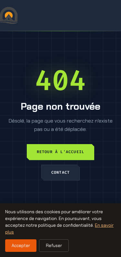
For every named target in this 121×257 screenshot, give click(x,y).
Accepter (21, 245)
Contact (60, 172)
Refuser (54, 245)
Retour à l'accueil (61, 151)
